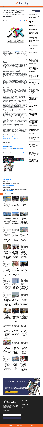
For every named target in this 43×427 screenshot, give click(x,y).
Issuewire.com (17, 51)
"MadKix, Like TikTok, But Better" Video (11, 138)
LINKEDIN (11, 148)
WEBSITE (5, 146)
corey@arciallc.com (22, 152)
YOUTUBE (10, 146)
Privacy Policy (25, 404)
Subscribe (12, 418)
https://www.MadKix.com (8, 185)
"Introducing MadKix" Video (9, 136)
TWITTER (21, 148)
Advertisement (25, 406)
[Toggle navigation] (4, 6)
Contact (23, 407)
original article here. (9, 190)
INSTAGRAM (5, 148)
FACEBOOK (16, 148)
